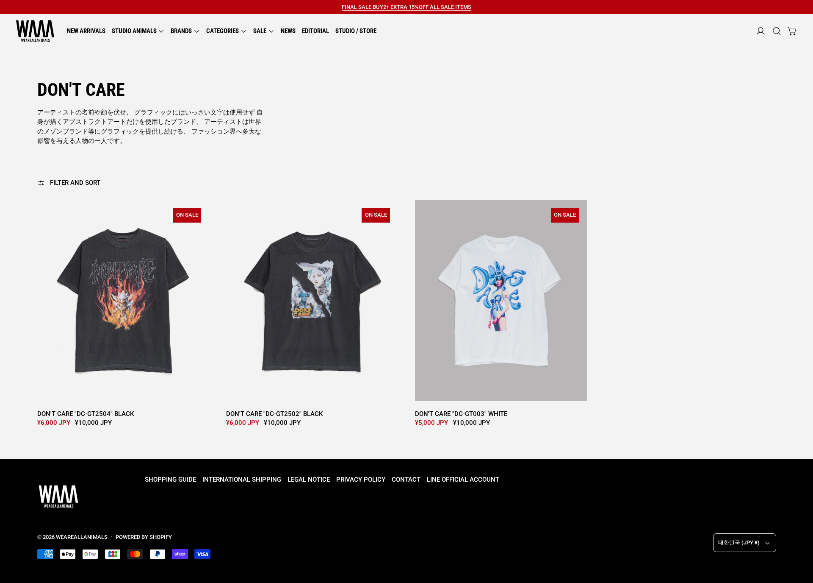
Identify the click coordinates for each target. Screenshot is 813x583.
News (288, 31)
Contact (406, 479)
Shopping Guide (170, 479)
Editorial (315, 31)
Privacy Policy (360, 479)
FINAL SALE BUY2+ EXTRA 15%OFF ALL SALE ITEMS (406, 7)
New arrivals (86, 31)
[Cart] (792, 31)
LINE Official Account (463, 479)
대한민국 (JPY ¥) (739, 542)
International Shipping (241, 479)
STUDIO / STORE (355, 31)
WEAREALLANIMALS (82, 537)
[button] (777, 31)
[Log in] (761, 31)
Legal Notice (309, 479)
